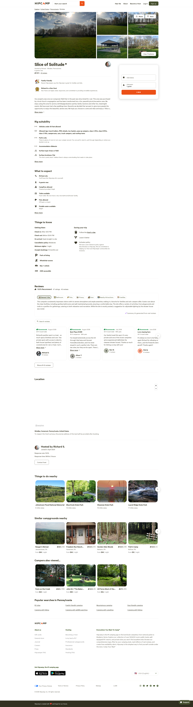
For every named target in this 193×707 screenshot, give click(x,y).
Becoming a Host (72, 634)
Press (36, 649)
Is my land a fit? (71, 638)
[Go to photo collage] (65, 35)
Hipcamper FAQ (40, 652)
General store (39, 638)
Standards (69, 649)
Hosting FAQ (70, 652)
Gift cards (38, 634)
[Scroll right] (157, 489)
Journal (37, 642)
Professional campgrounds (75, 642)
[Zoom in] (156, 385)
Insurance (69, 645)
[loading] (139, 92)
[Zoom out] (156, 388)
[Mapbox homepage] (39, 425)
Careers (37, 645)
